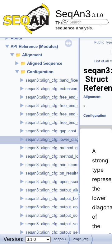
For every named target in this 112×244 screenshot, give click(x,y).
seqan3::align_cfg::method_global (56, 147)
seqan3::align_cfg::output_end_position (61, 207)
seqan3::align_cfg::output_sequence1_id (62, 223)
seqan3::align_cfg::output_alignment (58, 190)
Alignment (32, 55)
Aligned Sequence (44, 63)
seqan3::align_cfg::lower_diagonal (56, 139)
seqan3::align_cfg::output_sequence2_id (62, 232)
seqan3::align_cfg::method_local (55, 156)
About (16, 38)
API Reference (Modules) (34, 46)
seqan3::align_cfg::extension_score (57, 88)
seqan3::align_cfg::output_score (54, 215)
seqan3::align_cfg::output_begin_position (62, 198)
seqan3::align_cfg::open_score (53, 181)
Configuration (40, 71)
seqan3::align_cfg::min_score (52, 164)
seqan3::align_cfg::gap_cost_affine (57, 131)
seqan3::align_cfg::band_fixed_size (57, 80)
